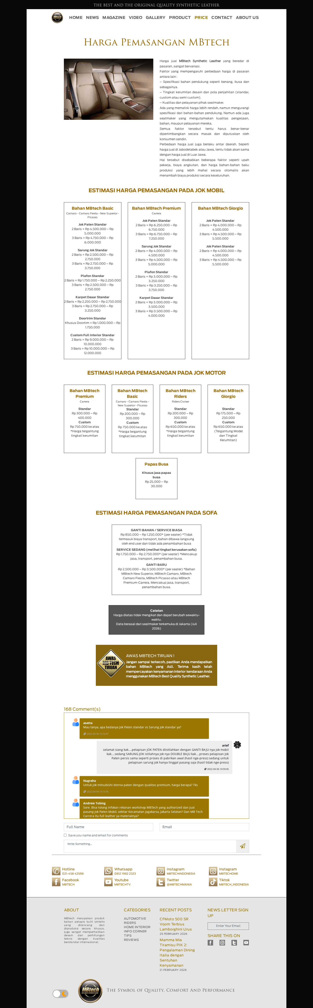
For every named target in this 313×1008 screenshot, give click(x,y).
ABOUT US (247, 18)
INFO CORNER (135, 931)
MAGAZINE (113, 18)
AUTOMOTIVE (135, 918)
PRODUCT (180, 18)
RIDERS (130, 923)
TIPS (128, 935)
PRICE (201, 18)
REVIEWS (131, 940)
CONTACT (222, 18)
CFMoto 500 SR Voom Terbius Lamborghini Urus (176, 924)
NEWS (92, 18)
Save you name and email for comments (98, 835)
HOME (75, 18)
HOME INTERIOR (137, 927)
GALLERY (156, 18)
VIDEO (135, 18)
